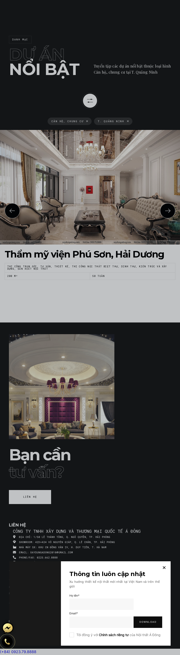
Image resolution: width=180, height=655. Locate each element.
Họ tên (74, 595)
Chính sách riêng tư (114, 635)
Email (73, 613)
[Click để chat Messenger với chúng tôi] (8, 628)
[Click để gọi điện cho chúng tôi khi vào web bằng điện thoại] (7, 642)
